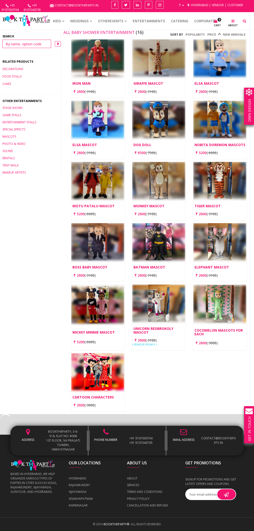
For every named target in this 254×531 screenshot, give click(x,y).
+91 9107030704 (141, 438)
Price (212, 34)
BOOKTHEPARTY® (116, 524)
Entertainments (149, 21)
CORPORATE (204, 21)
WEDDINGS (79, 21)
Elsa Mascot (84, 145)
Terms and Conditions (144, 492)
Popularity (195, 34)
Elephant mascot (211, 267)
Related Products (17, 61)
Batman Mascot (149, 267)
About (132, 478)
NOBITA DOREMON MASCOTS (219, 145)
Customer (235, 5)
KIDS (57, 21)
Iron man (81, 83)
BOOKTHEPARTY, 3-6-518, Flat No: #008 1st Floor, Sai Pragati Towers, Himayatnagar (63, 440)
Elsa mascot (206, 83)
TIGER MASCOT (207, 206)
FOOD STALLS (12, 76)
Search (8, 36)
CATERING (179, 21)
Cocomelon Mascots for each (218, 332)
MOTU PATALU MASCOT (93, 206)
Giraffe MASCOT (148, 83)
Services (133, 485)
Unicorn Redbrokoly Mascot (153, 330)
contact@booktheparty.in (218, 440)
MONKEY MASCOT (148, 206)
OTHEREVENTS (110, 21)
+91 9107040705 (141, 443)
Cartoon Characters (93, 397)
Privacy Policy (138, 499)
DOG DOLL (142, 145)
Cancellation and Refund (147, 505)
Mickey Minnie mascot (93, 332)
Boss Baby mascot (89, 267)
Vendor (218, 5)
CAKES (6, 84)
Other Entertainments (22, 101)
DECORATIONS (12, 69)
